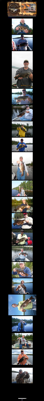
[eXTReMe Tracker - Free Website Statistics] (22, 400)
